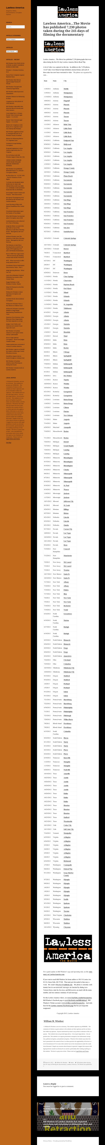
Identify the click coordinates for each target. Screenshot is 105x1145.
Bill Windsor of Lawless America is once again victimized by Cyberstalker (14, 332)
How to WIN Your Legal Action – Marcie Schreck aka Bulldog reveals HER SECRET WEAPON (15, 255)
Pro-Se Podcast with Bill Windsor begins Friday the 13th (15, 156)
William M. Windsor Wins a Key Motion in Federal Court (14, 304)
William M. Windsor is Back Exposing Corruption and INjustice (14, 294)
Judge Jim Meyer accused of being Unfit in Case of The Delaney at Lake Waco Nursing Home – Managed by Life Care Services (15, 229)
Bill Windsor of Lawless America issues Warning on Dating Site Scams (14, 363)
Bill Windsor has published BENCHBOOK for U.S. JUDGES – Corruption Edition (15, 170)
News (72, 1062)
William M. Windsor (54, 1021)
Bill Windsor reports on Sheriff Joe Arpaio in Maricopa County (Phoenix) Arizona (15, 351)
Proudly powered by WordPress (62, 1141)
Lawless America (15, 7)
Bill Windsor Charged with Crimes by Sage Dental (14, 87)
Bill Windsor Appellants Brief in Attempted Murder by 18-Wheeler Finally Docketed (14, 133)
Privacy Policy (47, 1141)
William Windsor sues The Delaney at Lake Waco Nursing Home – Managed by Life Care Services (15, 239)
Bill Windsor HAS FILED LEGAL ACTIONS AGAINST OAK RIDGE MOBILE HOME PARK (15, 65)
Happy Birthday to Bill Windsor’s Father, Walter (13, 283)
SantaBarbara (69, 231)
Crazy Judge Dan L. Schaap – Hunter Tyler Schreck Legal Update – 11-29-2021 (14, 115)
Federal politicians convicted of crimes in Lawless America (15, 345)
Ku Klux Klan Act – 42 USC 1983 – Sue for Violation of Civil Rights (15, 177)
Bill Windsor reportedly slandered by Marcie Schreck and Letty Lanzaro (14, 108)
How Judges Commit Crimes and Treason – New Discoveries (15, 193)
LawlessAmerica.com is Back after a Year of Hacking (15, 222)
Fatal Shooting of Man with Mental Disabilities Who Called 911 (15, 206)
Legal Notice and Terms (13, 439)
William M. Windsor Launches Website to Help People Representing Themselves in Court (15, 311)
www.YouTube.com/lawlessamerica (79, 997)
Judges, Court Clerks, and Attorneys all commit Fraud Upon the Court (14, 326)
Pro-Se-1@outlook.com (64, 984)
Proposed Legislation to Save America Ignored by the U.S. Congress (14, 150)
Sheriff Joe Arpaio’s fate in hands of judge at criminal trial (15, 357)
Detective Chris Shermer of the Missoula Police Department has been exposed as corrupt (15, 319)
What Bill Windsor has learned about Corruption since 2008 (15, 217)
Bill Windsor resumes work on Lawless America (15, 369)
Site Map (8, 442)
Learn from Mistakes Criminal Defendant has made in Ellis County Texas (15, 277)
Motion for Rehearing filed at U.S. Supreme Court (14, 139)
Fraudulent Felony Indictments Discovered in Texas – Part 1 (15, 266)
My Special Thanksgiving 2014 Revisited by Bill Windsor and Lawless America (15, 199)
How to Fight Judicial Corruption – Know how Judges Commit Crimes (15, 339)
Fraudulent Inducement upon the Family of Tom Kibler (14, 212)
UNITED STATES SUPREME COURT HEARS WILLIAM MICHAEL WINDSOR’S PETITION (13, 163)
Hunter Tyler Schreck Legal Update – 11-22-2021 (14, 121)
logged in (56, 1086)
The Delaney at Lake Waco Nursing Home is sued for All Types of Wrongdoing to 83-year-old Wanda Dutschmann (14, 248)
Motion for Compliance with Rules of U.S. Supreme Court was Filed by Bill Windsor (14, 127)
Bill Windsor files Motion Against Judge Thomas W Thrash (13, 82)
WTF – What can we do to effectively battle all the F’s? (15, 261)
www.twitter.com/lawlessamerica (73, 1003)
